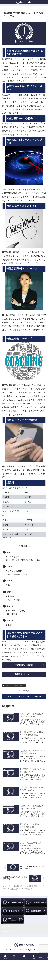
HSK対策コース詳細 (24, 665)
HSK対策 (8, 932)
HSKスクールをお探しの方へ (15, 685)
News (7, 926)
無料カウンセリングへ (24, 674)
